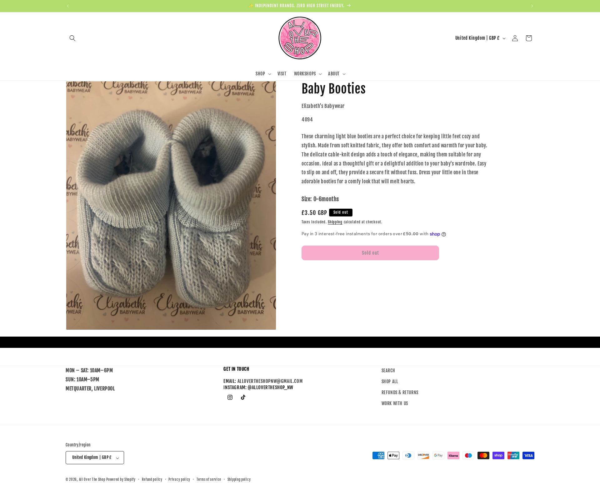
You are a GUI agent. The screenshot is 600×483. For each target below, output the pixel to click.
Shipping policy (239, 479)
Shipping (335, 222)
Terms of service (209, 479)
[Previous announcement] (68, 6)
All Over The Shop (92, 480)
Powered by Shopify (121, 480)
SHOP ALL (390, 381)
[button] (72, 38)
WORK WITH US (395, 403)
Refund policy (152, 479)
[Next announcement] (532, 6)
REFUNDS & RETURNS (400, 392)
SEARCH (388, 370)
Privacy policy (179, 479)
